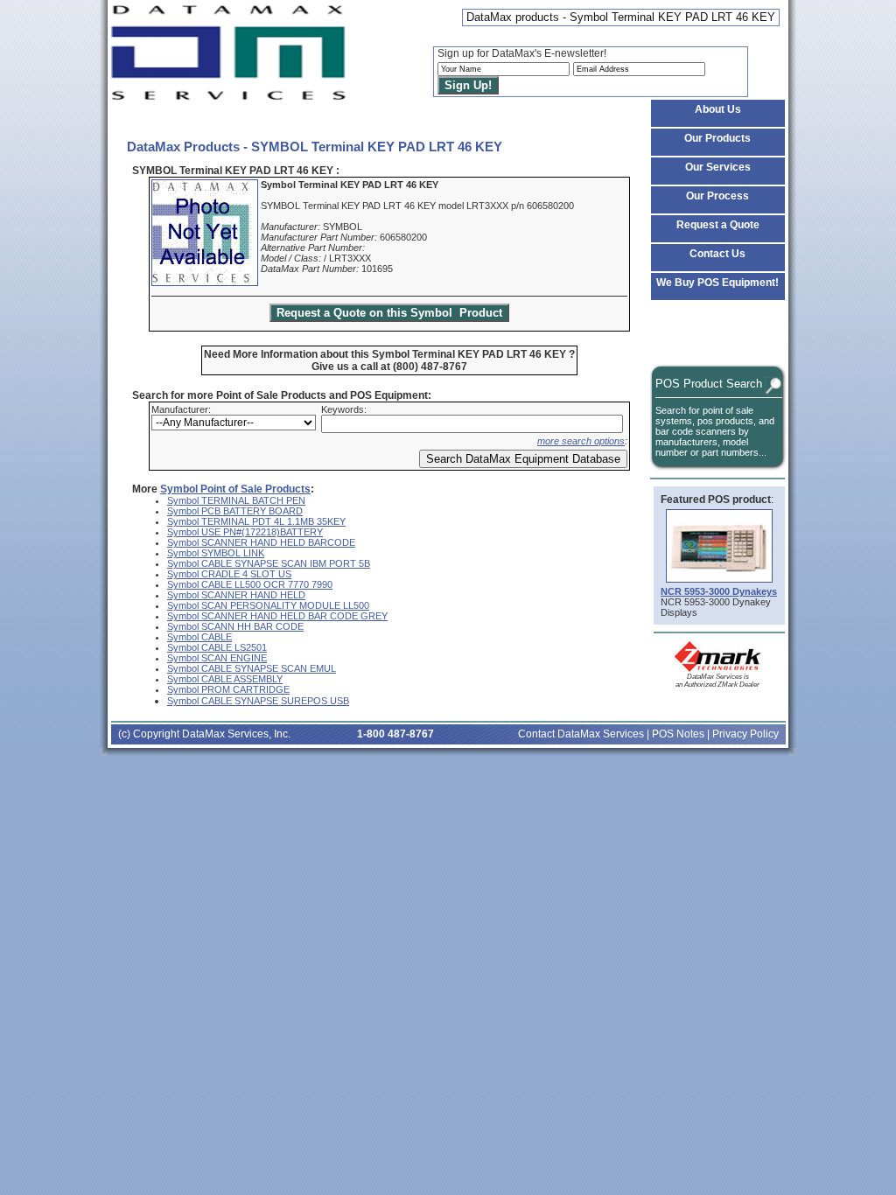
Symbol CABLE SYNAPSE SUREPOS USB (258, 700)
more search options (581, 441)
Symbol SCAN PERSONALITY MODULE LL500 (268, 605)
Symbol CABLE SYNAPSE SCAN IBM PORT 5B (268, 563)
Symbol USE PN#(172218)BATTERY (245, 532)
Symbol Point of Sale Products (235, 489)
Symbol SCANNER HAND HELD (236, 595)
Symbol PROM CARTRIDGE (228, 689)
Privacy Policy (745, 734)
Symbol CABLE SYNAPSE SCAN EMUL (251, 668)
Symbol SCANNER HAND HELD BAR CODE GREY (277, 616)
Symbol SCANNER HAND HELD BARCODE (261, 542)
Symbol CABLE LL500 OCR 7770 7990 (249, 584)
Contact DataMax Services (581, 734)
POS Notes (678, 734)
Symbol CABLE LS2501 (217, 647)
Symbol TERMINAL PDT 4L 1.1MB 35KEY (256, 521)
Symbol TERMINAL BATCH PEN (236, 500)
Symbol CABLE (199, 637)
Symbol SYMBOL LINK (215, 553)
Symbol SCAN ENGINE (217, 658)
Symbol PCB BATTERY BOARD (235, 511)
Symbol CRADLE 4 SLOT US (229, 574)
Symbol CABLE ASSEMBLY (225, 679)
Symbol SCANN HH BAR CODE (235, 626)
